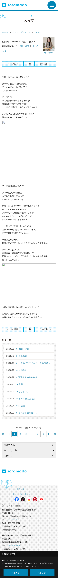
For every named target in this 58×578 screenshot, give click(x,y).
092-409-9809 (14, 545)
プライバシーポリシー (22, 494)
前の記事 (14, 64)
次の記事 (44, 64)
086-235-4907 (14, 520)
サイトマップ (18, 489)
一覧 (29, 64)
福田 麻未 (24, 46)
